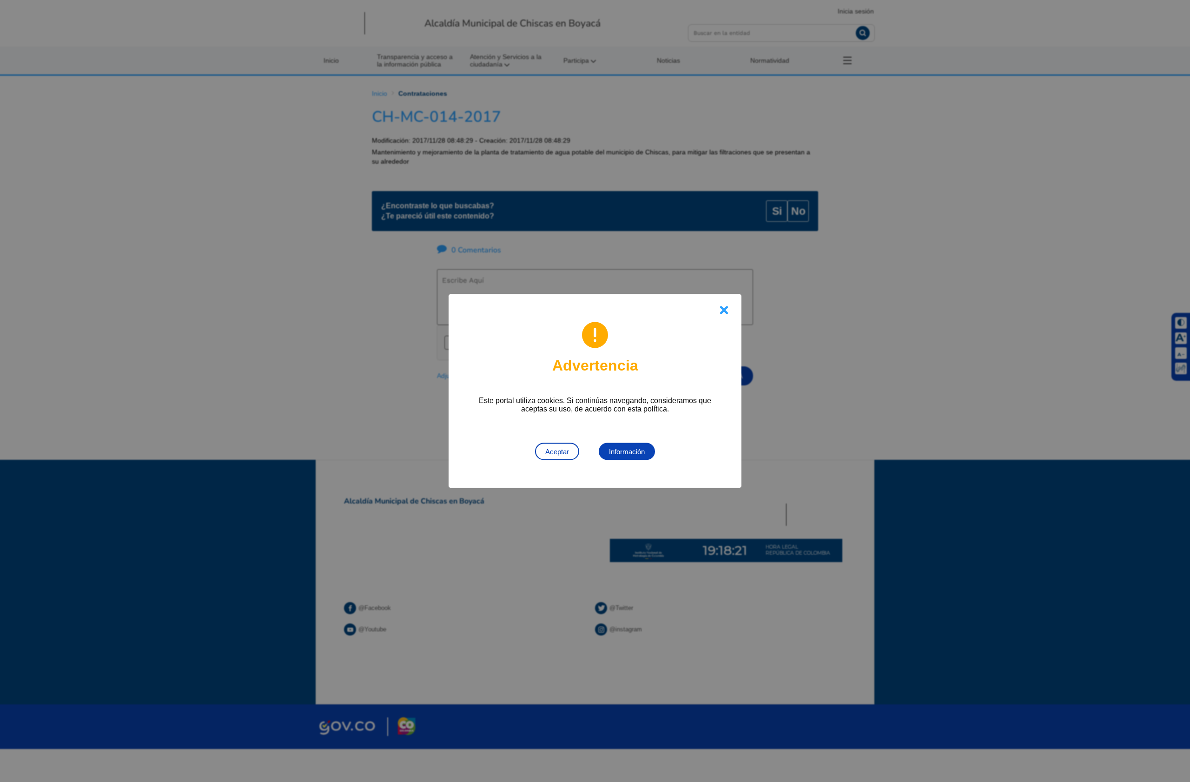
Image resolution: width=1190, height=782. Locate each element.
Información (627, 452)
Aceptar (557, 452)
